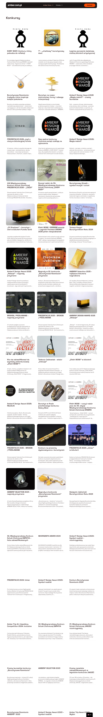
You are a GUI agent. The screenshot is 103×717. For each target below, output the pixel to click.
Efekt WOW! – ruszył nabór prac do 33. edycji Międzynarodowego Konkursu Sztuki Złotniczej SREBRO (82, 407)
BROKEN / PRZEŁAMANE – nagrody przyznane (17, 316)
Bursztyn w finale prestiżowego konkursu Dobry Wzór (48, 406)
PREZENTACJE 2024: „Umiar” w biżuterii (81, 449)
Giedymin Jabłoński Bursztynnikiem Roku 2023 (81, 493)
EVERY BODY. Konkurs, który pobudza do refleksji (19, 52)
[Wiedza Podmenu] (62, 5)
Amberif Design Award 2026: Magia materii (81, 140)
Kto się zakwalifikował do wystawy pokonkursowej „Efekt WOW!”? (18, 361)
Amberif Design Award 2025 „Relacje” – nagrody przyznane (19, 273)
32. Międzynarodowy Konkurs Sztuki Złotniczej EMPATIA (51, 625)
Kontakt (89, 5)
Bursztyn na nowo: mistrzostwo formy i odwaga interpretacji (50, 97)
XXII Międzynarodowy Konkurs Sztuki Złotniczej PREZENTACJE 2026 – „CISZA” (19, 185)
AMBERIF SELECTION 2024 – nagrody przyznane (18, 493)
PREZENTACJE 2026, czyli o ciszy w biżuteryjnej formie (19, 140)
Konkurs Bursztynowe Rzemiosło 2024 (79, 581)
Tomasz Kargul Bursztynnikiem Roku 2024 (81, 228)
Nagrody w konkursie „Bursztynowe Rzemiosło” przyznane (49, 494)
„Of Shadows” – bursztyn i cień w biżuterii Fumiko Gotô (19, 228)
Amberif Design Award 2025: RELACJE (19, 405)
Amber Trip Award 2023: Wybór (79, 713)
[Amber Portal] (15, 5)
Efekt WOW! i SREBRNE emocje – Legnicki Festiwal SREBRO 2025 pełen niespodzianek (51, 229)
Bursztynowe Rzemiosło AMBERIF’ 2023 (17, 713)
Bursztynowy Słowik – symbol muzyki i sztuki (79, 184)
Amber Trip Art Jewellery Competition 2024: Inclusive (19, 625)
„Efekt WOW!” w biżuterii (80, 359)
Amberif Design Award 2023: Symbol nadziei (50, 581)
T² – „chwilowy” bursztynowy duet (51, 52)
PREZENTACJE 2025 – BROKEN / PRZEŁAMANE (51, 316)
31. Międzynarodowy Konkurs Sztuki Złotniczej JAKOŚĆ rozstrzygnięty (82, 626)
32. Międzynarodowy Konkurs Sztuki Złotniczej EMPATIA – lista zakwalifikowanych (20, 538)
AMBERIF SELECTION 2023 (49, 668)
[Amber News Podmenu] (52, 5)
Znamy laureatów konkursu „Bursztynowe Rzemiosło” (19, 669)
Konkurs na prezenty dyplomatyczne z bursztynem (51, 449)
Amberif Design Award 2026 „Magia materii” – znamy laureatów (81, 97)
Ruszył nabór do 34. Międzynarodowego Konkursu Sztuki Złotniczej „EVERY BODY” (51, 186)
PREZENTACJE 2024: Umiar (18, 580)
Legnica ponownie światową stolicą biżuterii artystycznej (82, 52)
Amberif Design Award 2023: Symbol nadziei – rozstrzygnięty (81, 538)
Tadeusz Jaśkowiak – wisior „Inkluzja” (50, 360)
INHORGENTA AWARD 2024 (49, 536)
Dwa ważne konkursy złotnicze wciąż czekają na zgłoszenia (50, 141)
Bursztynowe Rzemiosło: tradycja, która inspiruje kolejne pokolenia (18, 97)
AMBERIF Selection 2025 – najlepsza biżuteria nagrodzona (80, 273)
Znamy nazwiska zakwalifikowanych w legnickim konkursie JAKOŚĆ (81, 670)
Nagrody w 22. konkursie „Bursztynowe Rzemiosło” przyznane (49, 273)
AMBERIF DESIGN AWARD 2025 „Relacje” (82, 316)
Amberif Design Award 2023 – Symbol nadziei (51, 713)
